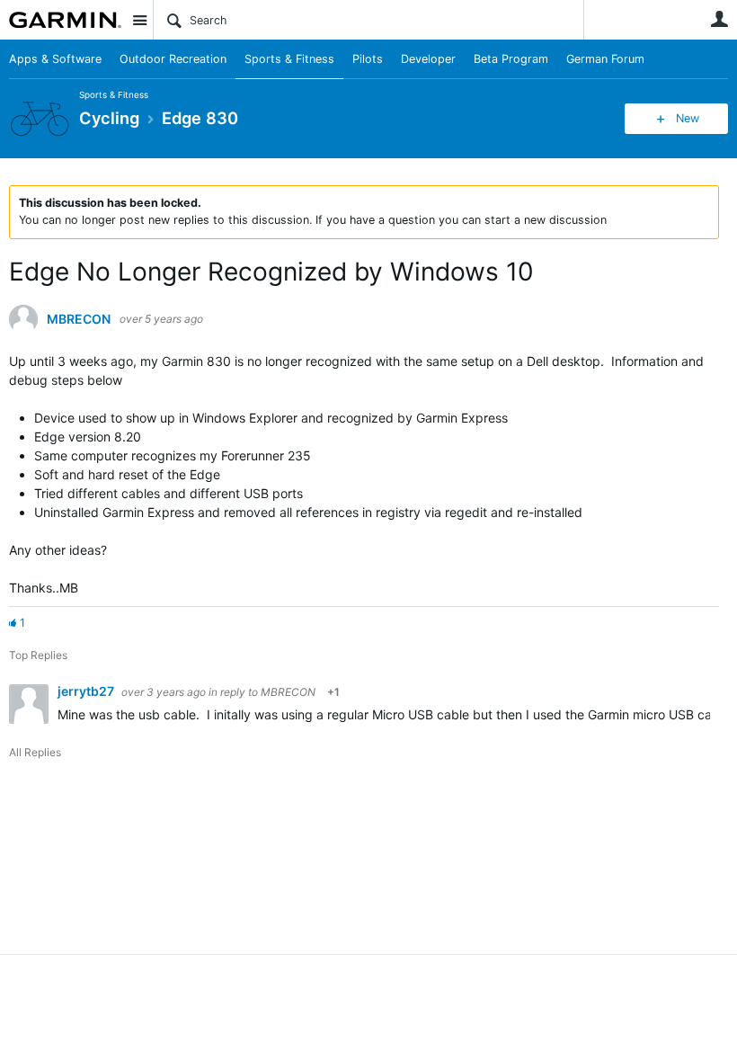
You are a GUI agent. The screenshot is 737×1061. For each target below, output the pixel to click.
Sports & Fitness (289, 59)
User (719, 19)
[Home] (65, 20)
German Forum (605, 59)
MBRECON (79, 319)
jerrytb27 (87, 691)
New (687, 118)
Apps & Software (55, 59)
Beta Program (511, 59)
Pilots (367, 59)
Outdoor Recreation (173, 59)
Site (139, 19)
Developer (428, 59)
